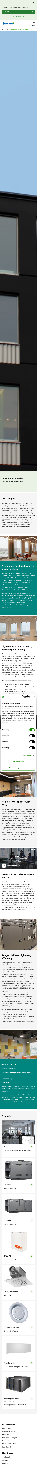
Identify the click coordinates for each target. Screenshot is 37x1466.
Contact (5, 1460)
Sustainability (7, 1447)
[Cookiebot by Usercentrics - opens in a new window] (22, 696)
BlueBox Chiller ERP (9, 1444)
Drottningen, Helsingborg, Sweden (19, 29)
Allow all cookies (18, 761)
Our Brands (6, 1457)
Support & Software (9, 1441)
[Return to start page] (8, 23)
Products (5, 1435)
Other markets (18, 16)
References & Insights (9, 1438)
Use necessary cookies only (18, 768)
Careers (5, 1463)
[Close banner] (34, 696)
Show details (26, 755)
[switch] (32, 735)
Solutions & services (9, 1431)
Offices (6, 29)
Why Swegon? (7, 1428)
